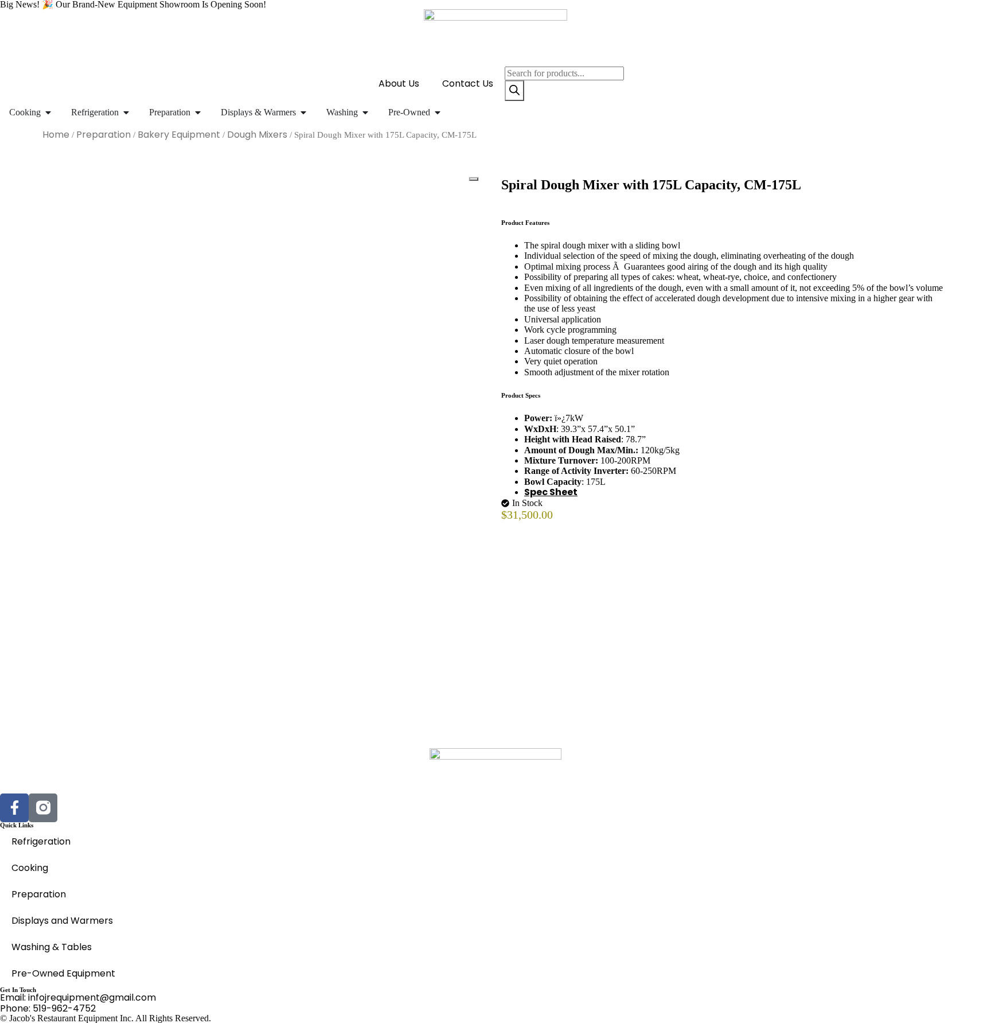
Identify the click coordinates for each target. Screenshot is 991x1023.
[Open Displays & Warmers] (303, 112)
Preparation (103, 134)
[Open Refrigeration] (126, 112)
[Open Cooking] (48, 112)
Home (55, 134)
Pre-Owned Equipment (63, 973)
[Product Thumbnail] (473, 179)
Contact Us (467, 83)
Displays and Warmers (62, 920)
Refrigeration (41, 841)
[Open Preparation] (197, 112)
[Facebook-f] (14, 807)
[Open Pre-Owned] (437, 112)
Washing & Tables (51, 947)
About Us (399, 83)
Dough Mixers (257, 134)
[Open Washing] (365, 112)
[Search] (514, 90)
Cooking (29, 867)
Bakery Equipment (179, 134)
